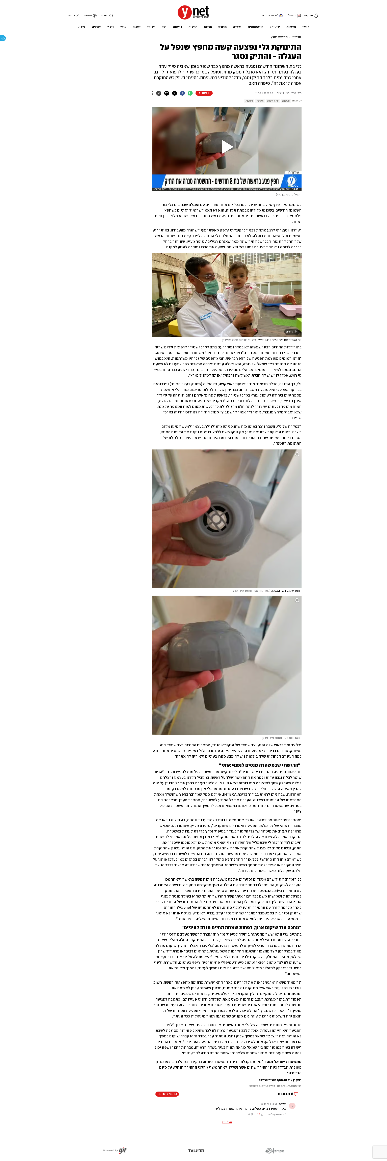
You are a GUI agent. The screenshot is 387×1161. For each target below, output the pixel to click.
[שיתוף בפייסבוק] (182, 93)
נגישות (88, 15)
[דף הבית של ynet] (193, 19)
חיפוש (104, 15)
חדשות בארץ (279, 37)
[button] (262, 15)
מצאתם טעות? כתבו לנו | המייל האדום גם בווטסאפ (275, 1086)
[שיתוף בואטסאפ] (190, 93)
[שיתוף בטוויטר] (174, 93)
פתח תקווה (273, 101)
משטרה (286, 101)
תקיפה (260, 101)
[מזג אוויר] (281, 17)
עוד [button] (83, 27)
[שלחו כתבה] (166, 93)
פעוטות (249, 101)
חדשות (296, 37)
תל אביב (269, 15)
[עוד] (152, 93)
